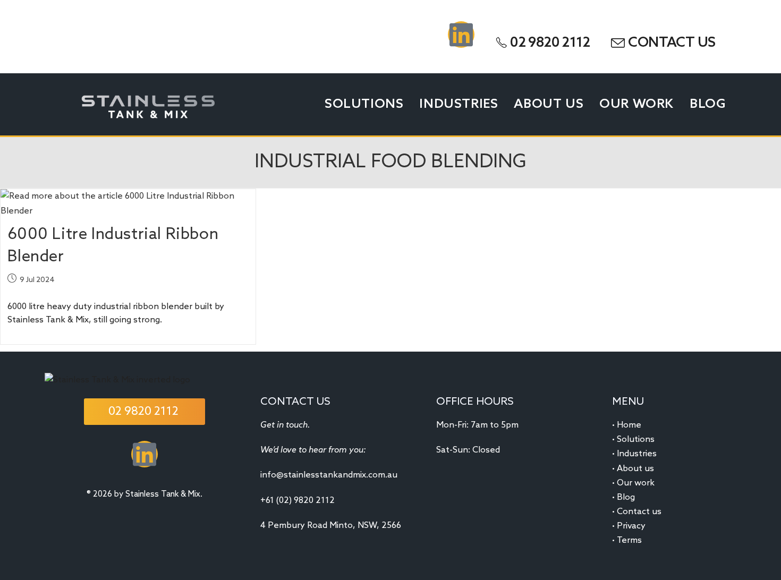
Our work (636, 483)
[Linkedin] (461, 34)
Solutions (636, 439)
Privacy (631, 526)
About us (635, 469)
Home (629, 425)
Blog (626, 497)
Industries (637, 454)
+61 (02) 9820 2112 (297, 501)
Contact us (639, 512)
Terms (629, 540)
